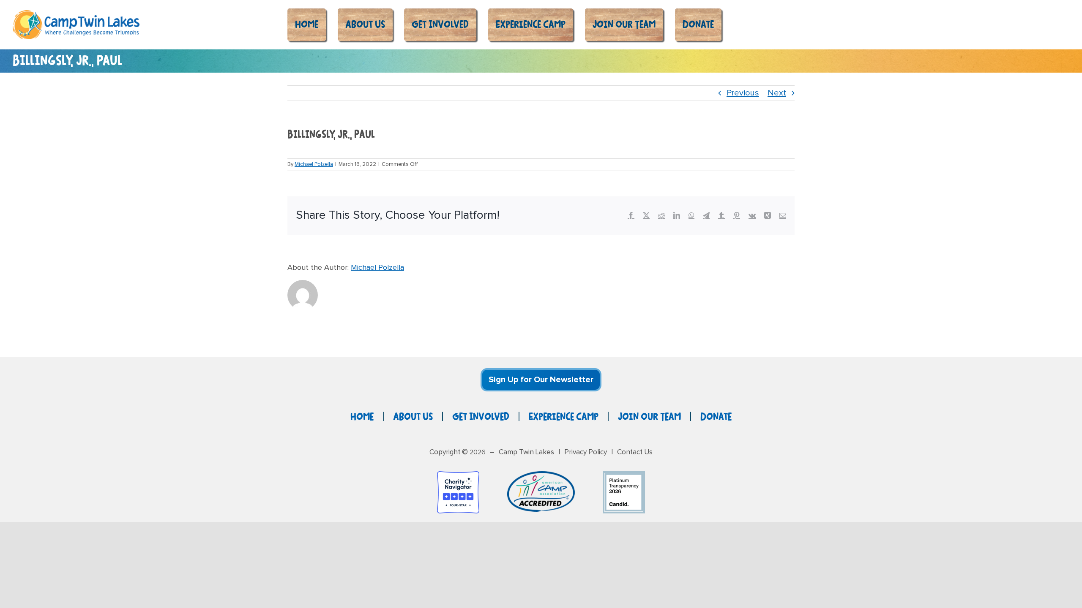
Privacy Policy (585, 452)
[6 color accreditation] (541, 475)
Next (777, 93)
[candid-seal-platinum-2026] (624, 475)
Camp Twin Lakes (526, 452)
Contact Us (635, 452)
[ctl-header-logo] (76, 14)
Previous (743, 93)
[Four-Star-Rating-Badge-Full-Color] (458, 475)
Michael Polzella (314, 164)
